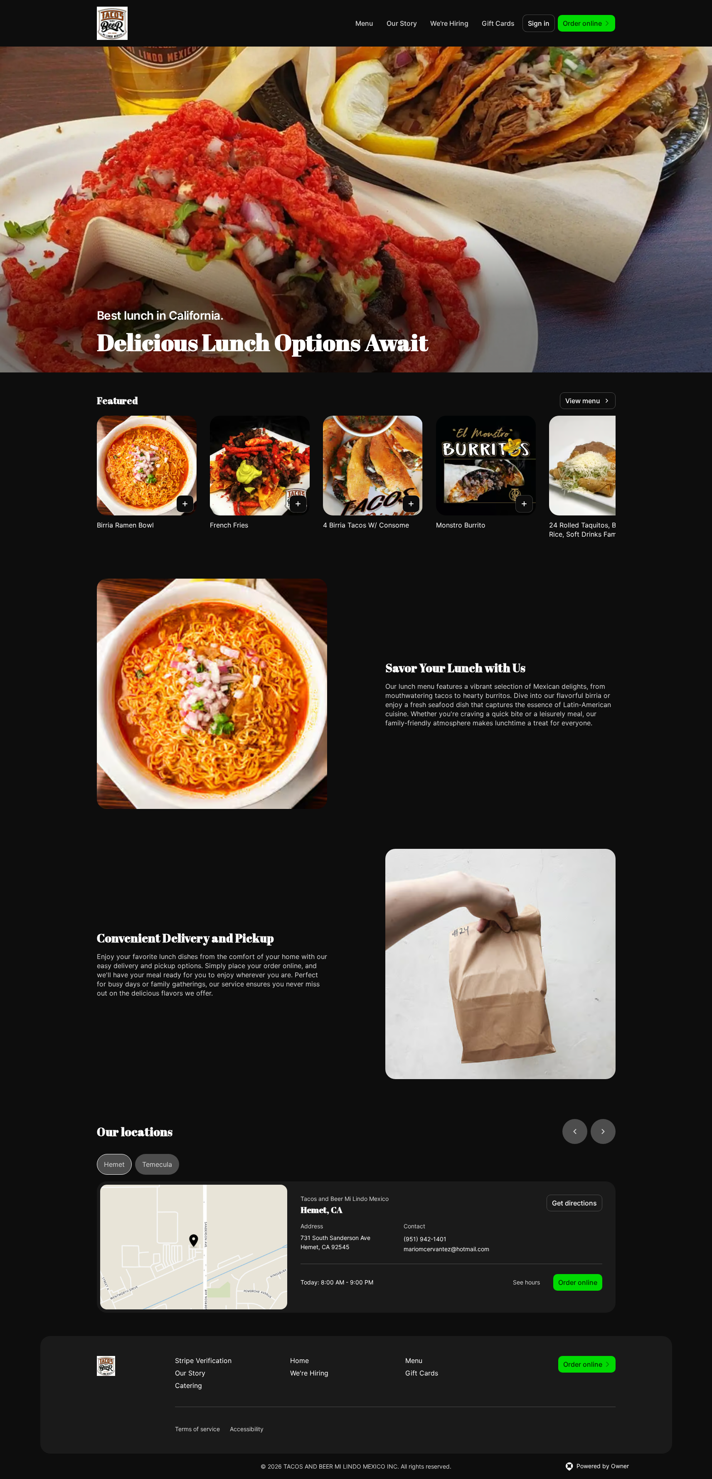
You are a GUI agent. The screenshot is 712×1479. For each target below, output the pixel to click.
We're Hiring (449, 23)
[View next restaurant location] (603, 1131)
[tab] (114, 1164)
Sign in (538, 23)
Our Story (402, 23)
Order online (577, 1282)
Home (299, 1360)
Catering (188, 1385)
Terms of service (197, 1428)
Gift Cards (498, 23)
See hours (526, 1282)
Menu (364, 23)
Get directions (574, 1203)
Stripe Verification (203, 1360)
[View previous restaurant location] (574, 1131)
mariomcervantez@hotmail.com (446, 1249)
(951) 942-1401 (425, 1239)
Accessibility (247, 1428)
